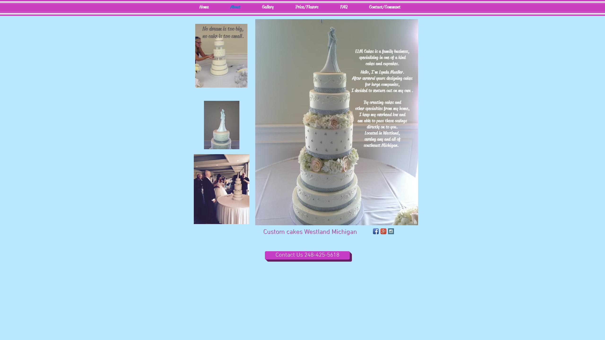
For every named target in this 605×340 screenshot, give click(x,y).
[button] (268, 7)
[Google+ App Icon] (383, 231)
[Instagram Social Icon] (391, 231)
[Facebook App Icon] (376, 231)
